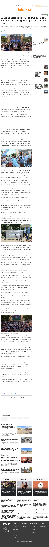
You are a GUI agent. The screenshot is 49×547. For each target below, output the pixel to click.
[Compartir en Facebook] (21, 56)
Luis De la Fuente (33, 12)
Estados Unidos (21, 5)
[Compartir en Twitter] (23, 56)
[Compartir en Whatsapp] (19, 56)
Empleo (24, 526)
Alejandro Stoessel (21, 12)
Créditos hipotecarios (27, 12)
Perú (15, 532)
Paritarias (38, 12)
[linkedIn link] (8, 531)
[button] (2, 5)
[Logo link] (24, 9)
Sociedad (2, 15)
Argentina (15, 5)
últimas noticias (4, 419)
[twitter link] (6, 529)
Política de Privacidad (43, 526)
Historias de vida (15, 12)
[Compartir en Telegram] (28, 56)
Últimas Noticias (15, 535)
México (33, 5)
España (30, 5)
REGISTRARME (38, 5)
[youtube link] (4, 531)
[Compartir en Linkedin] (25, 56)
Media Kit (33, 532)
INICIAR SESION (45, 5)
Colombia (26, 5)
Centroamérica (15, 534)
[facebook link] (4, 529)
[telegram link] (6, 531)
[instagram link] (8, 529)
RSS (15, 537)
